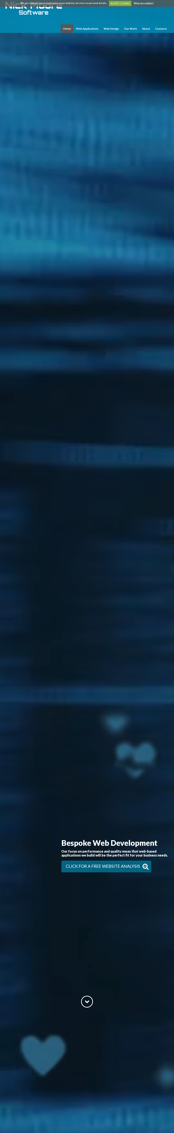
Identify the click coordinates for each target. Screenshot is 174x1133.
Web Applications (87, 28)
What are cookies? (144, 3)
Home (67, 28)
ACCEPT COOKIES (120, 3)
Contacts (161, 28)
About (146, 28)
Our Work (130, 28)
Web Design (111, 28)
